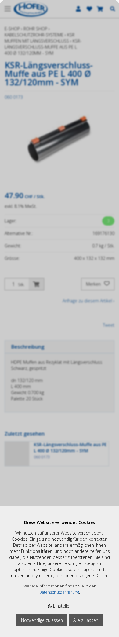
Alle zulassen (85, 620)
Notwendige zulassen (42, 620)
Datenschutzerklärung (59, 592)
